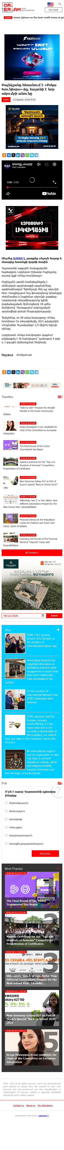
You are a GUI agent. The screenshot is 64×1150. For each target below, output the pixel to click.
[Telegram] (36, 155)
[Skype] (32, 155)
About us (30, 1105)
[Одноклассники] (4, 155)
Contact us (18, 1105)
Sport (6, 99)
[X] (13, 155)
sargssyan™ (44, 1115)
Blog (8, 629)
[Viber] (23, 155)
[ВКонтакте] (9, 155)
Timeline (7, 396)
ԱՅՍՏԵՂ (18, 258)
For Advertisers (45, 1105)
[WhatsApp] (27, 155)
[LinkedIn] (18, 155)
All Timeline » (32, 552)
